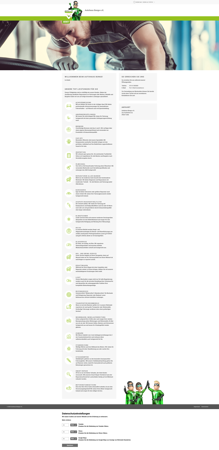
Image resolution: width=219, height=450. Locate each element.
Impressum (197, 406)
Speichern (70, 445)
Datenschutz (204, 406)
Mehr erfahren (66, 420)
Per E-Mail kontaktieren (136, 88)
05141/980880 (133, 85)
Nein (72, 425)
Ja (64, 425)
